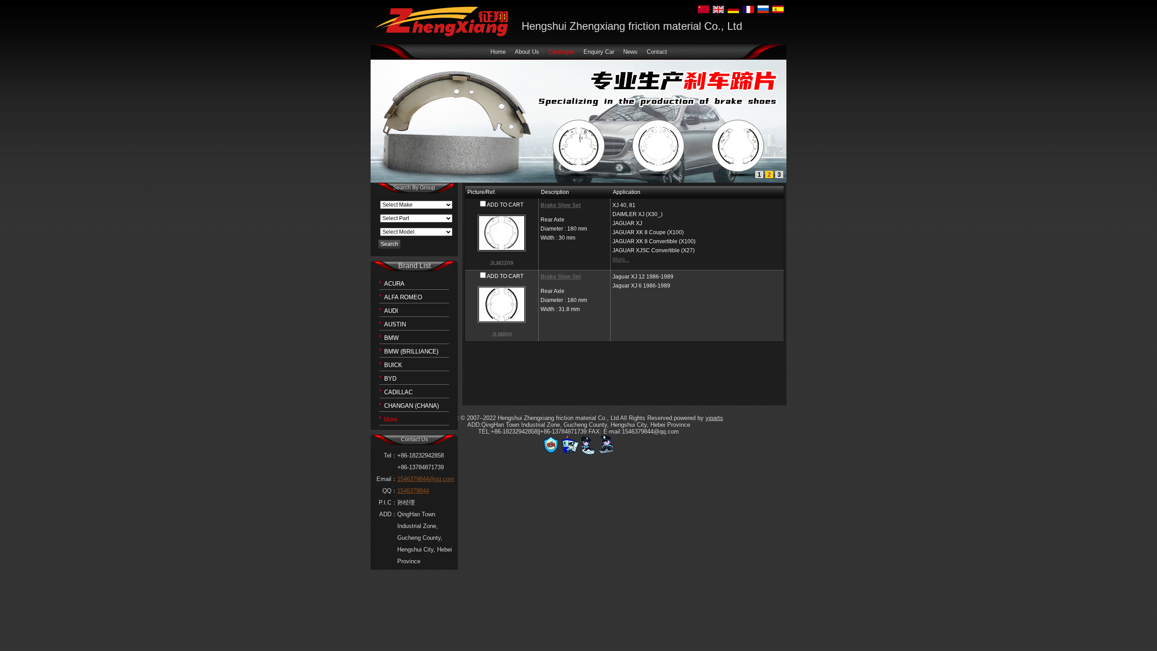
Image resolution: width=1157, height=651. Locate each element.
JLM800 (502, 334)
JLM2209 (501, 263)
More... (620, 259)
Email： (386, 479)
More (390, 419)
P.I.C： (388, 502)
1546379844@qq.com (425, 479)
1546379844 (413, 490)
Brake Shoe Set (561, 205)
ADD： (388, 514)
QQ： (389, 490)
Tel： (390, 455)
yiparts (714, 418)
